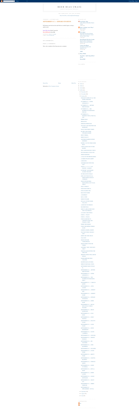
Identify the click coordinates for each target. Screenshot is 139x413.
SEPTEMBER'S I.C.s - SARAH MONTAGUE (87, 377)
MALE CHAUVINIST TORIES (87, 129)
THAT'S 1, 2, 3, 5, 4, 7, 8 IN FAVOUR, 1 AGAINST (87, 167)
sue (79, 405)
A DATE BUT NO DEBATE (87, 205)
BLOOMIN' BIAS (84, 207)
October (83, 96)
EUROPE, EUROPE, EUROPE (87, 230)
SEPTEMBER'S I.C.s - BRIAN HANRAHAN (87, 310)
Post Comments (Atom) (54, 86)
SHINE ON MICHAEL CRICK (87, 264)
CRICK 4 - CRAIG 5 (85, 214)
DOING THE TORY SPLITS (87, 235)
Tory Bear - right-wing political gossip (87, 56)
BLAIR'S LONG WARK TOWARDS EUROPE (86, 132)
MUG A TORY (84, 197)
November (83, 94)
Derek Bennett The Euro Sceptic (87, 39)
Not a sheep (82, 32)
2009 (81, 90)
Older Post (73, 83)
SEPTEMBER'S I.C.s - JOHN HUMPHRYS (87, 345)
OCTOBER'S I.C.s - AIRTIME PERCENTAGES (87, 106)
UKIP (81, 51)
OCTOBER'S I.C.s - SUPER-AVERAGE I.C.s (87, 102)
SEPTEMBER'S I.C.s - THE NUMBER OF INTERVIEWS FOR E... (88, 278)
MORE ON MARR (85, 199)
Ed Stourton (50, 35)
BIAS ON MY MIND (85, 192)
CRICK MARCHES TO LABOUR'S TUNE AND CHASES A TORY (87, 220)
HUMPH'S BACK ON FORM (87, 262)
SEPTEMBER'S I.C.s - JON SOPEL (88, 348)
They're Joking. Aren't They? (87, 27)
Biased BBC (83, 59)
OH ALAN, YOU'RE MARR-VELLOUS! (87, 201)
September (83, 391)
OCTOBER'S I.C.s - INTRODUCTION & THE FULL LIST (88, 115)
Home (59, 83)
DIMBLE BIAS (84, 119)
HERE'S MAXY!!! (85, 137)
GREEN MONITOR (85, 154)
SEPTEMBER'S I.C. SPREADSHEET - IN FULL (87, 388)
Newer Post (45, 83)
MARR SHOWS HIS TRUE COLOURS (86, 259)
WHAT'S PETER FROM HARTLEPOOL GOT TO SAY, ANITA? (88, 182)
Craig (80, 403)
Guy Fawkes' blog (84, 21)
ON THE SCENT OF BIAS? (87, 174)
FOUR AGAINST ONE (86, 190)
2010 (81, 88)
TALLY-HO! (83, 238)
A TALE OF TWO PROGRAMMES (88, 156)
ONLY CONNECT (85, 186)
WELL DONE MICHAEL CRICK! (88, 150)
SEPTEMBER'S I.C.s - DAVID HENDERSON (87, 328)
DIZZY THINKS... (85, 135)
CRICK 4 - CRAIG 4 (85, 217)
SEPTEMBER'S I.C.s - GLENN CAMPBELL (87, 332)
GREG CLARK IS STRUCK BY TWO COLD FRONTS (88, 209)
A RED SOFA (84, 161)
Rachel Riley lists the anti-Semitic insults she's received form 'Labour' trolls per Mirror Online (87, 35)
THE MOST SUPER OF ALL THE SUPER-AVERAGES (88, 98)
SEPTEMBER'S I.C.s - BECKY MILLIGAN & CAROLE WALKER (87, 306)
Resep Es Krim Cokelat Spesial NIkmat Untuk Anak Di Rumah (86, 41)
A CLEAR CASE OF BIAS (86, 212)
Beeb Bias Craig (70, 6)
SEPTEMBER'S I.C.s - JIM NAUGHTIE (86, 341)
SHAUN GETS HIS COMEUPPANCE (85, 240)
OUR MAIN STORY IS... (86, 188)
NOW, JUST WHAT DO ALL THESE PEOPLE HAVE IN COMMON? (87, 177)
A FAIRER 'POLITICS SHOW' (87, 158)
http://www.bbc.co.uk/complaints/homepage (69, 15)
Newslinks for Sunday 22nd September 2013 (85, 47)
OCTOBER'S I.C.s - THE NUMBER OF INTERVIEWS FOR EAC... (88, 110)
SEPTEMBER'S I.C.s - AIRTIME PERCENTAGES (88, 270)
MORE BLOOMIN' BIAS (86, 123)
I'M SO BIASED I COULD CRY (88, 152)
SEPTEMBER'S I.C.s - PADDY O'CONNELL (87, 366)
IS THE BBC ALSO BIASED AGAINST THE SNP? (87, 171)
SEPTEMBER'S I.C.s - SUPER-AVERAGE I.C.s (87, 274)
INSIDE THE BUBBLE (86, 224)
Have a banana (83, 28)
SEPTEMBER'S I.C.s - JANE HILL (88, 335)
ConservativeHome (84, 45)
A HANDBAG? (84, 195)
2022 (81, 83)
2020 (81, 86)
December (83, 92)
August (83, 393)
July (82, 395)
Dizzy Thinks (83, 53)
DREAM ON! (84, 121)
